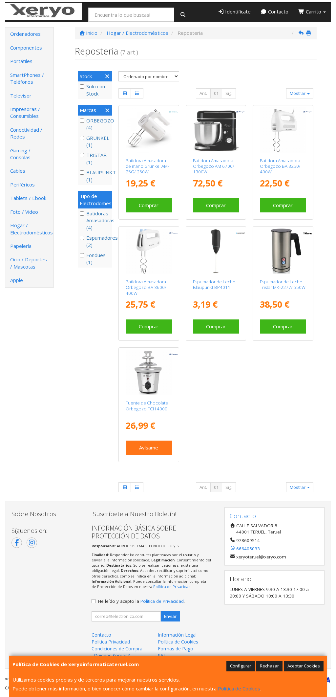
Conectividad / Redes (26, 133)
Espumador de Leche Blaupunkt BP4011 (214, 284)
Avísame (148, 447)
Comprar (148, 205)
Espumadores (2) (98, 241)
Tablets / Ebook (28, 198)
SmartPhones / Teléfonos (27, 78)
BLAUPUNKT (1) (98, 176)
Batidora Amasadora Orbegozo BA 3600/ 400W (146, 287)
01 (216, 93)
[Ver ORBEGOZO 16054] (149, 372)
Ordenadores (25, 34)
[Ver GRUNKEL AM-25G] (149, 130)
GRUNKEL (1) (97, 141)
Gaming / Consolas (20, 154)
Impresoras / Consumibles (25, 112)
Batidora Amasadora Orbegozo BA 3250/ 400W (280, 166)
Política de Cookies (239, 688)
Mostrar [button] (298, 93)
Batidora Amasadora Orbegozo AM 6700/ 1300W (213, 166)
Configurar (240, 666)
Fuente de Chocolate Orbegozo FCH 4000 (147, 405)
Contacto (277, 11)
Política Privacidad (111, 642)
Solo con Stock (95, 90)
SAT (162, 655)
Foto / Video (24, 211)
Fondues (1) (96, 258)
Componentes (26, 47)
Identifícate (237, 11)
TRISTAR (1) (96, 158)
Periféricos (22, 184)
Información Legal (177, 635)
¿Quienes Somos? (111, 655)
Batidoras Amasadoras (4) (98, 220)
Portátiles (21, 61)
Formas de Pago (175, 648)
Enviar (170, 616)
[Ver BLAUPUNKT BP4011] (216, 251)
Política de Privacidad (172, 586)
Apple (16, 280)
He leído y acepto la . (141, 601)
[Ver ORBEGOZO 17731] (149, 251)
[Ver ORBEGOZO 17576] (283, 130)
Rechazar (269, 666)
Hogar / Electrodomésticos (31, 228)
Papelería (21, 246)
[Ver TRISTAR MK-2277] (283, 251)
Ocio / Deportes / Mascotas (28, 263)
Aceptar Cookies (303, 666)
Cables (17, 170)
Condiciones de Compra (117, 648)
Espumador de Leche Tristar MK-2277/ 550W (282, 284)
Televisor (21, 95)
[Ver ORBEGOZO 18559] (216, 130)
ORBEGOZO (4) (98, 124)
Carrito (313, 11)
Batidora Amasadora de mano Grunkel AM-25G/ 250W (147, 166)
